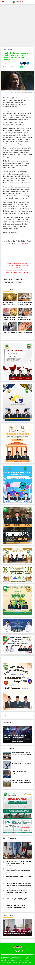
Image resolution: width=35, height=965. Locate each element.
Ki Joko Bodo (8, 279)
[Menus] (2, 2)
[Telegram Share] (27, 63)
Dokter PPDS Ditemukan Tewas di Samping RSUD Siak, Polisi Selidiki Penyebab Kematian (16, 892)
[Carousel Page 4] (20, 741)
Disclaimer (26, 960)
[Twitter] (16, 951)
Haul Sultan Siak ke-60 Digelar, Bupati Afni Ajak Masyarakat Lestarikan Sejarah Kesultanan (15, 736)
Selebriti (18, 282)
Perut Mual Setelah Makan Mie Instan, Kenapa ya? (9, 318)
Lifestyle (5, 66)
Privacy (15, 962)
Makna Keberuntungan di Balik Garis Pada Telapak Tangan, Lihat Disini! (25, 333)
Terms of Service (6, 962)
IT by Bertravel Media (25, 962)
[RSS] (22, 951)
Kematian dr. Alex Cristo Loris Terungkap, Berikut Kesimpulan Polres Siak (19, 862)
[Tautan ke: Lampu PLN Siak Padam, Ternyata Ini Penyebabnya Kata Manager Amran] (7, 765)
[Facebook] (12, 951)
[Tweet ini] (24, 63)
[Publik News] (18, 2)
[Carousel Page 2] (15, 741)
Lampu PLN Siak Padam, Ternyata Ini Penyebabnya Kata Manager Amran (21, 763)
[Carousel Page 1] (13, 741)
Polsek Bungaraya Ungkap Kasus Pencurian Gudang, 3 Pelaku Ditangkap (18, 869)
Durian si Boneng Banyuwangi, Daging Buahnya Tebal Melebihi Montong (9, 303)
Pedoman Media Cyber (14, 960)
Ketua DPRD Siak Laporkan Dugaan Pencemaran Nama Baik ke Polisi (17, 899)
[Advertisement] (17, 26)
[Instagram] (19, 951)
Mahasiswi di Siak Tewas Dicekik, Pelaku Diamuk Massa (18, 877)
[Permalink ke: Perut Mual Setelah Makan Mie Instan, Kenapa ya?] (10, 311)
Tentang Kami (5, 959)
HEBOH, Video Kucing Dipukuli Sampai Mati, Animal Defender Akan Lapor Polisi (25, 303)
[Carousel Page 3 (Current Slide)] (17, 741)
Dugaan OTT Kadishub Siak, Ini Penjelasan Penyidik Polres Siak (15, 906)
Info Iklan (3, 960)
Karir (27, 959)
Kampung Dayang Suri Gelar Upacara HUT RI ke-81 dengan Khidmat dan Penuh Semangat (21, 753)
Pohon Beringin (8, 282)
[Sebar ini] (21, 63)
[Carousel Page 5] (22, 741)
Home (27, 957)
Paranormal (18, 279)
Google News (24, 243)
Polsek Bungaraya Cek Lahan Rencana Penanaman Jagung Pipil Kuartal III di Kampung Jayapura (21, 781)
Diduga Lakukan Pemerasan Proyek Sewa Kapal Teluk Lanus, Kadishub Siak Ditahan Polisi (19, 884)
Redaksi (13, 959)
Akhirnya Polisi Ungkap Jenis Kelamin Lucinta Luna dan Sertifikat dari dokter (25, 318)
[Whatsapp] (21, 67)
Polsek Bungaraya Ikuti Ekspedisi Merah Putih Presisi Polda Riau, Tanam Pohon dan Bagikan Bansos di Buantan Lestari (21, 772)
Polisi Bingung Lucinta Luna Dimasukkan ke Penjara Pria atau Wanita (10, 333)
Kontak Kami (20, 959)
